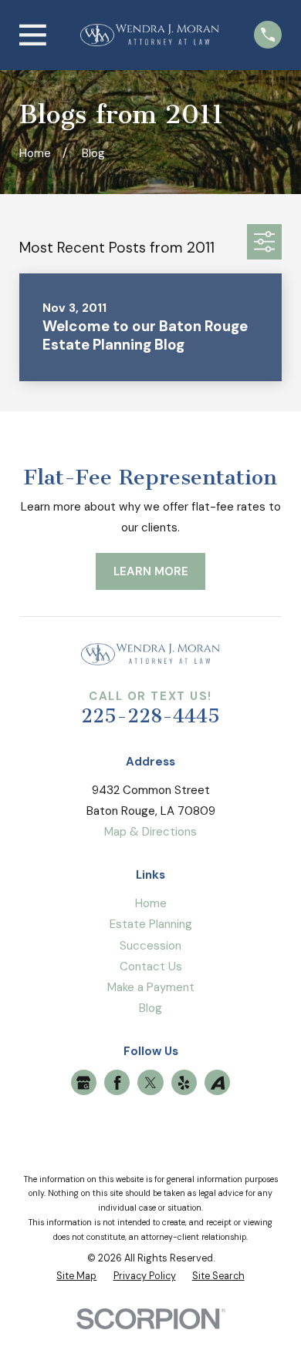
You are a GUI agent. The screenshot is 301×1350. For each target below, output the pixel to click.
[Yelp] (184, 1083)
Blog (150, 1008)
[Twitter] (150, 1083)
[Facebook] (117, 1083)
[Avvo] (218, 1083)
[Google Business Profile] (83, 1083)
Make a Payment (150, 987)
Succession (150, 945)
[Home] (149, 35)
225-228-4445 (150, 716)
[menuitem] (76, 1276)
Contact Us (151, 966)
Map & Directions (150, 831)
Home (151, 903)
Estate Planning (151, 924)
